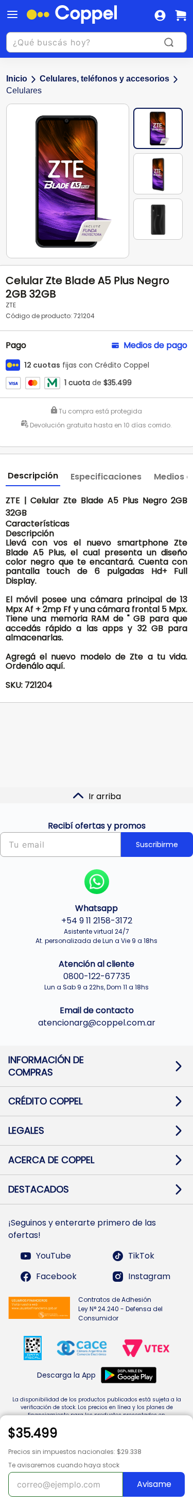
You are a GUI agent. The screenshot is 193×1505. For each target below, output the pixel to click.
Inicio (16, 78)
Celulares (24, 90)
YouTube (53, 1256)
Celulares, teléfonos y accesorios (104, 78)
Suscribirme (157, 844)
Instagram (149, 1276)
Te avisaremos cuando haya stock (63, 1465)
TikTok (141, 1256)
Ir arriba (105, 796)
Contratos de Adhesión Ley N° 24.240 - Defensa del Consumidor (120, 1308)
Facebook (56, 1276)
